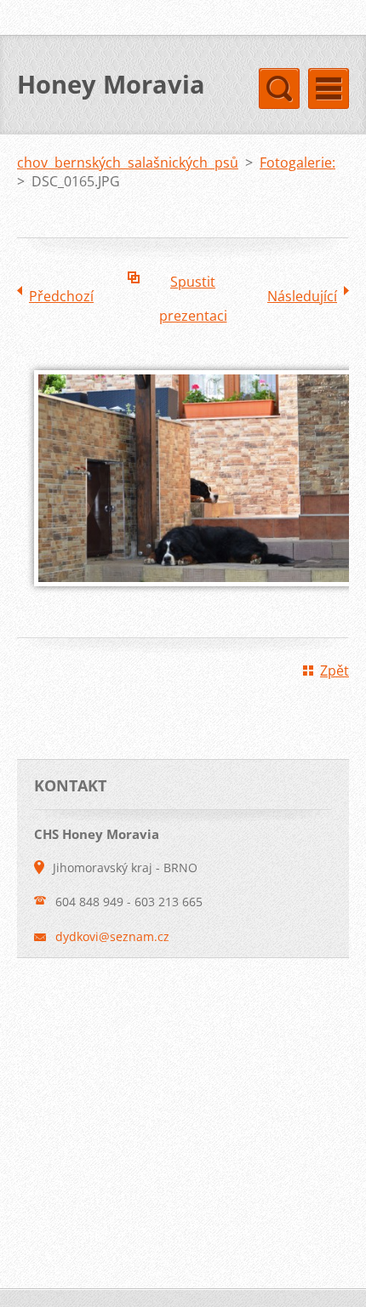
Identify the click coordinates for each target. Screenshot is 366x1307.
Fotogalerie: (297, 162)
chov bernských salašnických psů (127, 162)
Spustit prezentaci (193, 285)
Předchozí (61, 296)
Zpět (334, 670)
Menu (328, 88)
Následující (302, 296)
